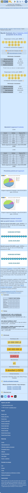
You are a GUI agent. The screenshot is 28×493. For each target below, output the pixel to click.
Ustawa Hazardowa (5, 454)
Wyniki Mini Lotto (5, 428)
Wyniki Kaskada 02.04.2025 (8, 291)
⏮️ (6, 50)
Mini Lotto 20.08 (23, 8)
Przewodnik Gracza (5, 449)
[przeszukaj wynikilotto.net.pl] (22, 2)
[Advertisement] (14, 18)
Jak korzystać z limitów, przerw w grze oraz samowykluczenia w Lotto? (12, 327)
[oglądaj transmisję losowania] (20, 2)
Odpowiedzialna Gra (5, 444)
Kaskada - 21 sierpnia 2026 (14, 386)
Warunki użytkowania (5, 475)
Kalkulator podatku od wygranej (7, 447)
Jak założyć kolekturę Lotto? (9, 321)
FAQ (2, 465)
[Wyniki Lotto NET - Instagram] (8, 396)
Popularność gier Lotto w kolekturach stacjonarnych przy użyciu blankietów (11, 315)
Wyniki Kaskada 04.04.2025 (13, 292)
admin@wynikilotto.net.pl (7, 405)
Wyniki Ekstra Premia (5, 435)
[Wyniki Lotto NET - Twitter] (5, 396)
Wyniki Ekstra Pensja (5, 432)
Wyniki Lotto (4, 414)
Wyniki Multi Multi (5, 425)
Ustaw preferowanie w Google (15, 53)
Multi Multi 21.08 (15, 8)
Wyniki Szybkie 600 (5, 421)
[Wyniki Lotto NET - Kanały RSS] (15, 396)
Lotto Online (3, 456)
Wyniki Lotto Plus (5, 416)
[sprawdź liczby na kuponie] (17, 2)
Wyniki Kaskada (17, 28)
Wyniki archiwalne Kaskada (10, 381)
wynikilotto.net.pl (12, 407)
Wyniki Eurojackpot (5, 423)
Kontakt (3, 468)
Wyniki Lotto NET (4, 28)
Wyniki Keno (4, 419)
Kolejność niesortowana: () (14, 47)
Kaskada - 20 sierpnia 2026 (14, 387)
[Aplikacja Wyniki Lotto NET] (14, 2)
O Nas (2, 470)
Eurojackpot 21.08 (7, 8)
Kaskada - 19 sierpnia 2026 (14, 389)
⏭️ (21, 50)
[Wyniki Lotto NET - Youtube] (11, 396)
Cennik (2, 442)
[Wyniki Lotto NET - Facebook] (2, 396)
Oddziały (3, 451)
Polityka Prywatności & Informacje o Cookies (10, 472)
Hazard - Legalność (5, 458)
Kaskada (10, 28)
